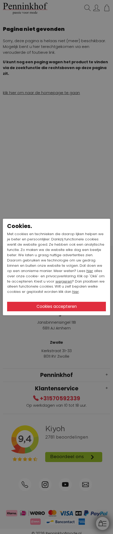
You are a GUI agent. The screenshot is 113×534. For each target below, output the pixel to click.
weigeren (63, 281)
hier (89, 270)
